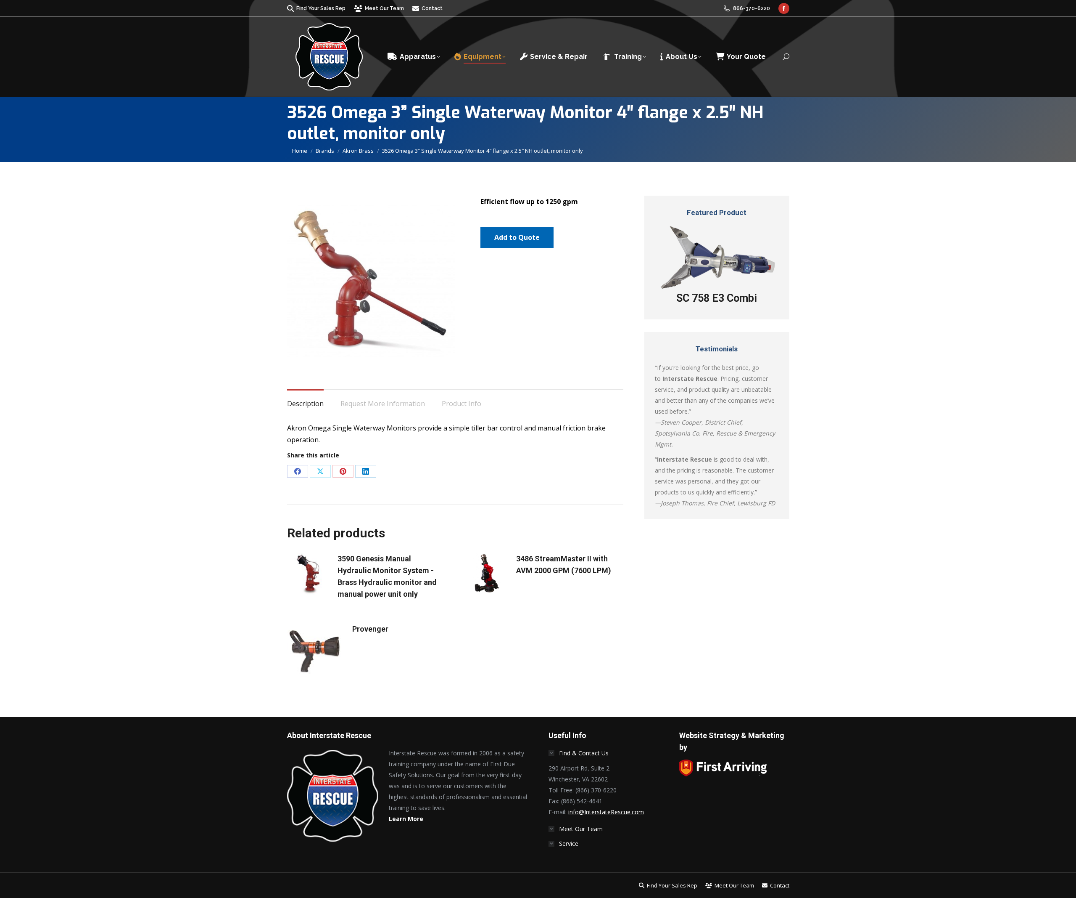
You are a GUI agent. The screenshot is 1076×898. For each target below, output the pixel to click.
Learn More (406, 819)
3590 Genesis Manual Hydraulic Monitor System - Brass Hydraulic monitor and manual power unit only (387, 576)
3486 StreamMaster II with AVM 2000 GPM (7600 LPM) (563, 564)
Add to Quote (517, 237)
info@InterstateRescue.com (606, 812)
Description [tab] (305, 403)
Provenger (370, 628)
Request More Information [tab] (382, 403)
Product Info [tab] (461, 403)
